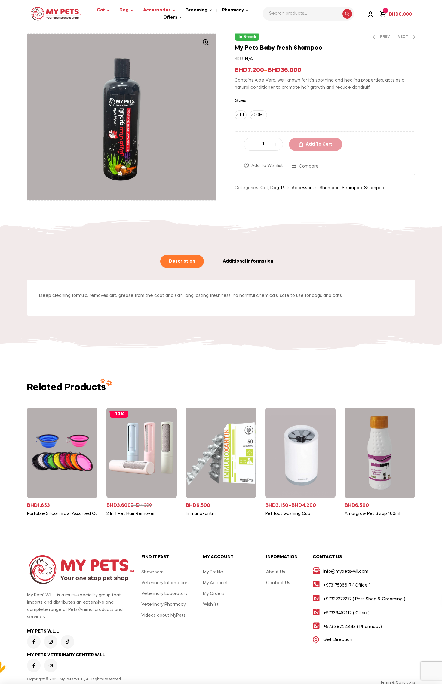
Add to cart (319, 144)
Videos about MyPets (163, 615)
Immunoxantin (201, 514)
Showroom (152, 572)
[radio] (241, 114)
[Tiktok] (67, 642)
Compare (309, 166)
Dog (274, 188)
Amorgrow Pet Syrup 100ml (372, 514)
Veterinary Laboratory (164, 594)
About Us (275, 572)
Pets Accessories (299, 188)
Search (347, 14)
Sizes (240, 101)
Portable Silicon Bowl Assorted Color (64, 514)
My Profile (213, 572)
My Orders (213, 594)
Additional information (248, 261)
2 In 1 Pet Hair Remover (130, 514)
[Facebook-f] (34, 642)
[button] (205, 42)
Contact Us (278, 583)
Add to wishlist (267, 166)
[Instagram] (50, 642)
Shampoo (330, 188)
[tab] (182, 261)
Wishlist (211, 604)
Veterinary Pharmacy (163, 604)
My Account (215, 583)
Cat (264, 188)
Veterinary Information (165, 583)
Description (182, 261)
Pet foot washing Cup (287, 514)
